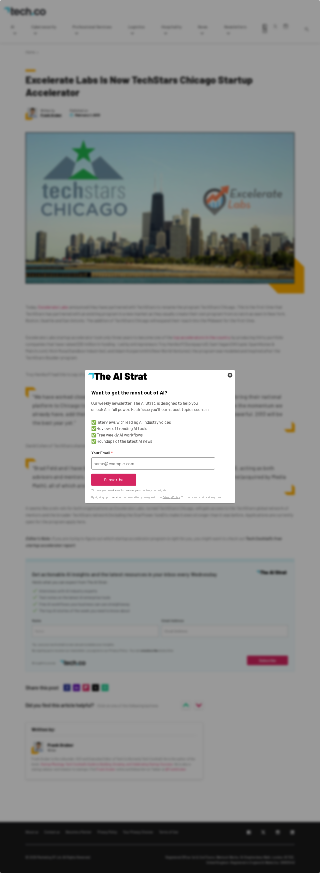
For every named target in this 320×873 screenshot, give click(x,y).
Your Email (101, 453)
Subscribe (114, 479)
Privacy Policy (171, 497)
